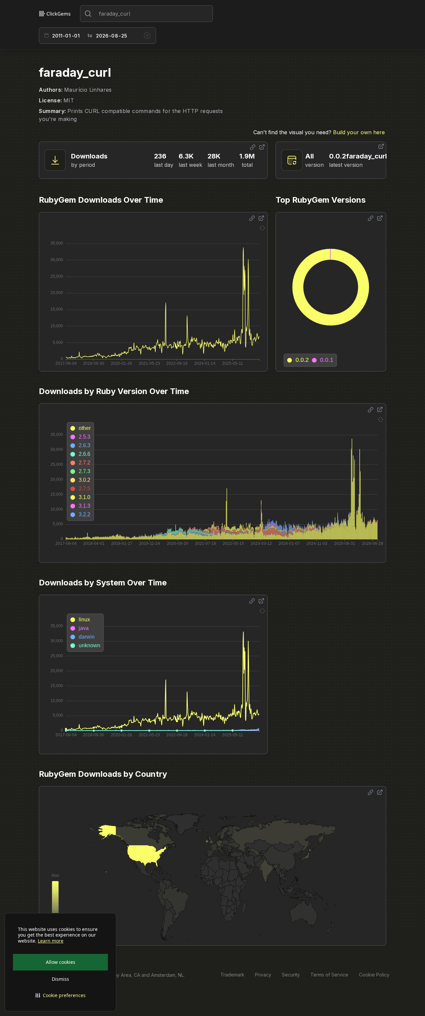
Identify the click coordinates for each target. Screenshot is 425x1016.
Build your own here (359, 132)
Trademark (232, 974)
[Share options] (252, 147)
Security (291, 974)
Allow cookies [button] (60, 962)
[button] (60, 995)
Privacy (263, 974)
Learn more (50, 941)
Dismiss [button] (60, 979)
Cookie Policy (374, 974)
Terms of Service (329, 974)
